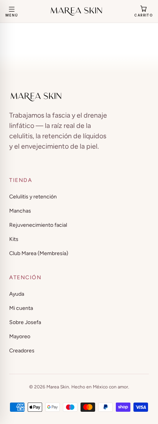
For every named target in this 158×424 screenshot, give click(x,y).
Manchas (20, 211)
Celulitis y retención (33, 196)
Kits (13, 239)
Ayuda (16, 294)
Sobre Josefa (25, 322)
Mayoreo (19, 336)
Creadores (22, 350)
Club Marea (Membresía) (38, 253)
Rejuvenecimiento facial (38, 225)
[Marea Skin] (76, 11)
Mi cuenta (21, 308)
